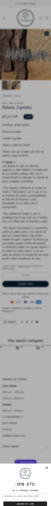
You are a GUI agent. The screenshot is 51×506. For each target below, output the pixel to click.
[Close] (47, 468)
